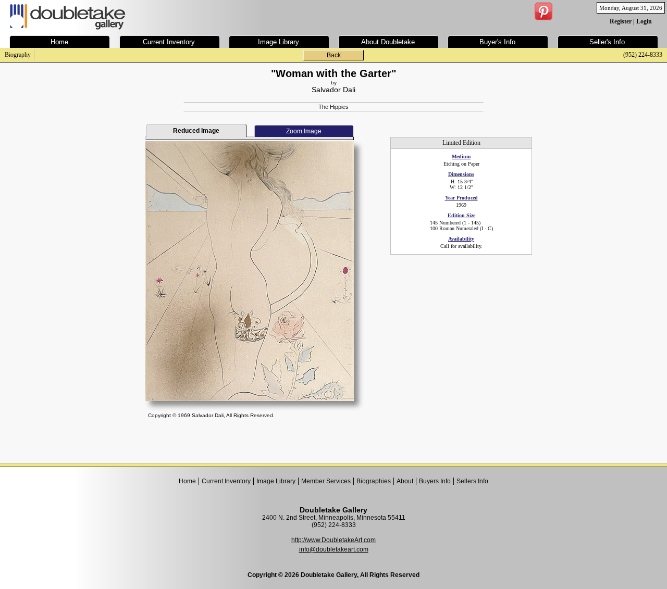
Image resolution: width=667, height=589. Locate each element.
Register (621, 21)
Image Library (275, 481)
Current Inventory (226, 481)
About (405, 481)
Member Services (326, 481)
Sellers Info (472, 481)
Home (187, 481)
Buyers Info (435, 481)
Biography (18, 54)
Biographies (373, 481)
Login (644, 21)
